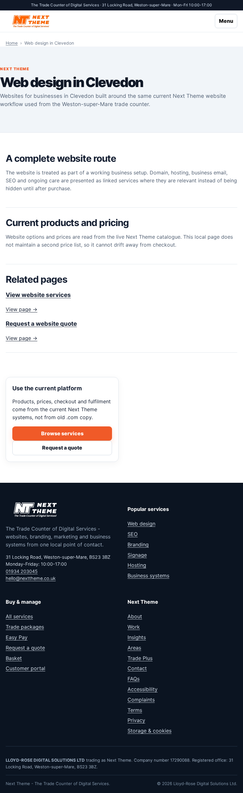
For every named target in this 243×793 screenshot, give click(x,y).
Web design (141, 523)
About (135, 616)
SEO (133, 534)
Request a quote (62, 447)
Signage (137, 555)
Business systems (148, 575)
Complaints (141, 699)
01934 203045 (22, 571)
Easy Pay (17, 637)
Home (12, 43)
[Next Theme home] (31, 21)
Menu (226, 21)
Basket (14, 658)
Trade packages (25, 627)
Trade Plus (140, 658)
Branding (138, 544)
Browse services (62, 433)
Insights (137, 637)
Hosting (137, 565)
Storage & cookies (149, 730)
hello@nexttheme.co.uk (31, 578)
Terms (135, 710)
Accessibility (143, 689)
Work (134, 627)
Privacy (136, 720)
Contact (137, 668)
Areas (134, 648)
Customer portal (25, 668)
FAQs (134, 679)
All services (19, 616)
